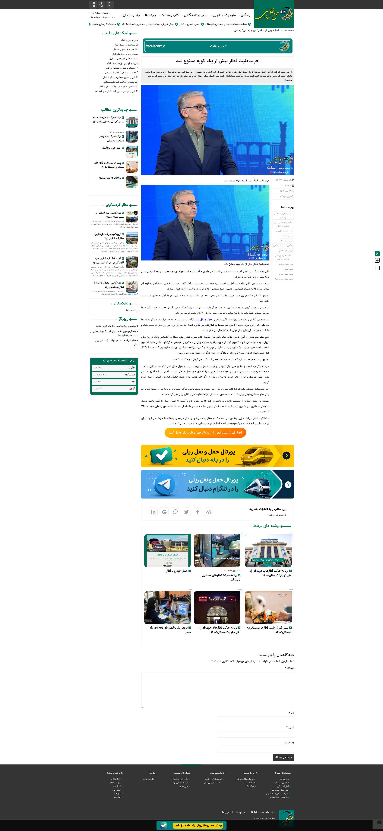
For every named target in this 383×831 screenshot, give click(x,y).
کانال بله (117, 786)
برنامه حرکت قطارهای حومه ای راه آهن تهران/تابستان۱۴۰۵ (271, 573)
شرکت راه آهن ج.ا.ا (180, 783)
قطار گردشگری (283, 786)
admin (288, 186)
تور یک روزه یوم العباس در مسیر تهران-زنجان (109, 214)
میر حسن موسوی (286, 264)
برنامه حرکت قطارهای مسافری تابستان (221, 577)
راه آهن (245, 15)
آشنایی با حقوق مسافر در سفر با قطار (120, 77)
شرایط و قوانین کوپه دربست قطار (122, 63)
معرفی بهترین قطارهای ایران (124, 54)
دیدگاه (289, 668)
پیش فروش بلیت (286, 274)
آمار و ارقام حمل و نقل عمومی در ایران (283, 224)
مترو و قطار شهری (224, 15)
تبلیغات (117, 797)
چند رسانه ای (131, 15)
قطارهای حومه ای (282, 783)
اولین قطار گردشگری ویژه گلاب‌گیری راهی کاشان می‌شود (108, 260)
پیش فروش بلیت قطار (284, 279)
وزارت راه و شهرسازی (179, 779)
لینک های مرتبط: (181, 773)
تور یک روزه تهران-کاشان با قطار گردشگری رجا (109, 284)
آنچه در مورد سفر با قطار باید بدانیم (121, 73)
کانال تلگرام (116, 779)
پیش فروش (288, 269)
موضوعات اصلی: (283, 773)
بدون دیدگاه (285, 197)
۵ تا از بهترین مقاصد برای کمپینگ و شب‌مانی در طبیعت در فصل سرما (114, 333)
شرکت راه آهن (279, 245)
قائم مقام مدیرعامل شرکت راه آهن (283, 257)
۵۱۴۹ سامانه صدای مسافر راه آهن (122, 68)
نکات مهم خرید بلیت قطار (125, 49)
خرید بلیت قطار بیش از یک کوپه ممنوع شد (217, 61)
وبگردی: (152, 773)
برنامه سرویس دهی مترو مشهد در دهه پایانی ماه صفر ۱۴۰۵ (87, 24)
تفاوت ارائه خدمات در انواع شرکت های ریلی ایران (116, 342)
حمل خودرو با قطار (223, 24)
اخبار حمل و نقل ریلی (284, 231)
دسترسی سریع (216, 773)
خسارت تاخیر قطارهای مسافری (123, 59)
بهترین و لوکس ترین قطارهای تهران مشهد (116, 326)
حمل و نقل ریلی (286, 241)
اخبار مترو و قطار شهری (279, 797)
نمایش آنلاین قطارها (213, 779)
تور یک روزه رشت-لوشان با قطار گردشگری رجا (109, 236)
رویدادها (150, 15)
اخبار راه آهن (288, 236)
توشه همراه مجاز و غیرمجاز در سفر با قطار (118, 87)
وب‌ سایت (289, 742)
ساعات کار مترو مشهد (137, 24)
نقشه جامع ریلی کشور (212, 783)
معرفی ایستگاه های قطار (245, 779)
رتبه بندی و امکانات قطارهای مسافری (120, 82)
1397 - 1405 (258, 818)
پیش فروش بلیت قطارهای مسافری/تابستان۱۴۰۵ (181, 24)
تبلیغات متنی (148, 779)
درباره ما (117, 793)
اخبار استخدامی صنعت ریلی (277, 793)
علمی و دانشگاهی (196, 15)
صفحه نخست (287, 30)
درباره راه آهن (249, 30)
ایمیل (290, 727)
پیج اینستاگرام (115, 783)
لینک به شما (132, 310)
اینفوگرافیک (251, 786)
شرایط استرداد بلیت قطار (126, 45)
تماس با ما (116, 790)
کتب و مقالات (170, 15)
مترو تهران (183, 786)
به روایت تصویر (250, 773)
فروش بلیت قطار (286, 250)
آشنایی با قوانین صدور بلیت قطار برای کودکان (116, 91)
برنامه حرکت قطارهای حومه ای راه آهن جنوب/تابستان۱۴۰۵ (219, 630)
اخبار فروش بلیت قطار (268, 30)
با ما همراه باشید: (114, 773)
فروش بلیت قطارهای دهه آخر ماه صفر (170, 630)
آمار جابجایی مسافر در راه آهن (283, 215)
